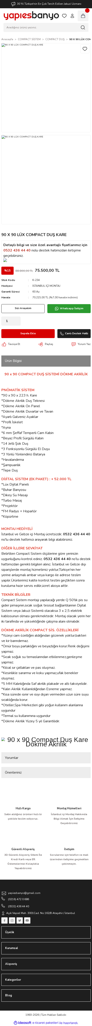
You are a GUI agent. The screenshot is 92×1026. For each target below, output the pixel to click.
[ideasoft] (22, 1023)
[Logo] (31, 16)
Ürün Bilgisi (13, 361)
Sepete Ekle (28, 333)
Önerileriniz (13, 772)
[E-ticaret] (45, 1022)
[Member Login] (72, 16)
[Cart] (83, 15)
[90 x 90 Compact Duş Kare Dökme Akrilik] (46, 741)
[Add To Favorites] (84, 48)
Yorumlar (11, 758)
